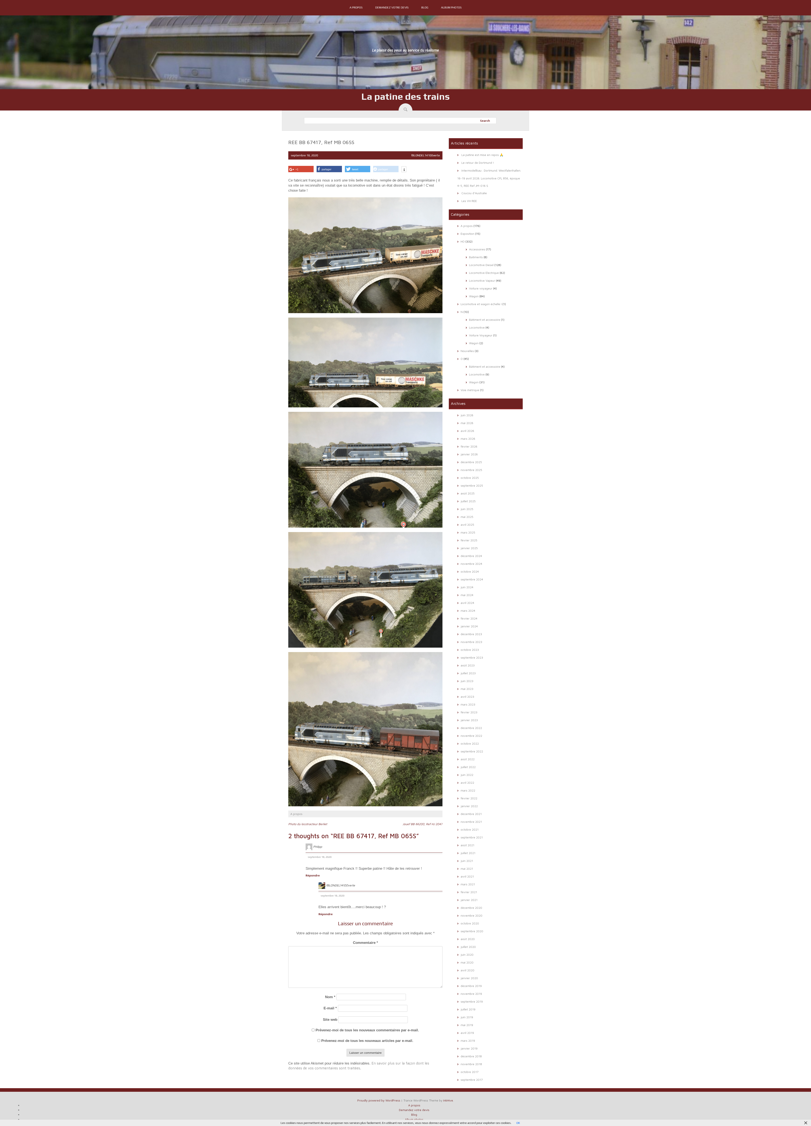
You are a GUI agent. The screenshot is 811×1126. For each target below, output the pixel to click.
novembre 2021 (471, 821)
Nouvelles (467, 351)
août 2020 (468, 939)
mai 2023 (467, 689)
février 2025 (469, 540)
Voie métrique (470, 390)
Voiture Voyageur (480, 335)
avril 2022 (467, 782)
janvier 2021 (469, 900)
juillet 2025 (468, 501)
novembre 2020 (471, 915)
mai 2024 (467, 595)
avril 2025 (467, 524)
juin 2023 (467, 681)
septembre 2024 (472, 579)
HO (463, 241)
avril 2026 (467, 431)
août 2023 (468, 665)
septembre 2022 (472, 751)
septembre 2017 (472, 1079)
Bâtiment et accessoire (484, 319)
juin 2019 (467, 1017)
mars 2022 (468, 790)
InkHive (448, 1100)
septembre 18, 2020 (320, 857)
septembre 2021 (472, 837)
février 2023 (469, 712)
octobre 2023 (470, 649)
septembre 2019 (472, 1001)
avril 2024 (467, 603)
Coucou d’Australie (474, 193)
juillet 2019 (468, 1009)
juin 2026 (467, 415)
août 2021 (467, 845)
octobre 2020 (470, 923)
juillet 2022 (468, 767)
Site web (330, 1020)
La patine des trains (405, 96)
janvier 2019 (469, 1048)
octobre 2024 (470, 571)
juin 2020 (467, 954)
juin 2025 (467, 509)
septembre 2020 (472, 931)
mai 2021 (467, 868)
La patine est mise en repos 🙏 (482, 155)
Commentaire (365, 943)
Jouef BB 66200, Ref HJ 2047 (422, 824)
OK (518, 1123)
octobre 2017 (470, 1072)
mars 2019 (468, 1040)
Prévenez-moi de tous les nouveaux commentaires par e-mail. (367, 1030)
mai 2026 (467, 423)
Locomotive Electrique (484, 272)
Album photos (451, 7)
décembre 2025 (471, 462)
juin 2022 (467, 775)
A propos (356, 7)
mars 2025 (468, 532)
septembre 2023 (472, 657)
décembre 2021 (471, 814)
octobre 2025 (470, 477)
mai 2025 (467, 517)
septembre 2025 (472, 485)
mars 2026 (468, 438)
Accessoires (477, 249)
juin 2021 (467, 861)
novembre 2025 (471, 470)
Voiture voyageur (480, 288)
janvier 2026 (469, 454)
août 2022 (468, 759)
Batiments (476, 257)
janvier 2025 (469, 548)
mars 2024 (468, 610)
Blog (424, 7)
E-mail (330, 1008)
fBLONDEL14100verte (425, 155)
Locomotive (477, 327)
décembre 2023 (471, 634)
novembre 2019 (471, 993)
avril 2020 (467, 970)
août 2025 (468, 493)
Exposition (467, 233)
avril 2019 (467, 1033)
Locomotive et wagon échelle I (481, 304)
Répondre (313, 875)
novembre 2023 (471, 642)
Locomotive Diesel (481, 265)
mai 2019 (467, 1025)
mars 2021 (468, 884)
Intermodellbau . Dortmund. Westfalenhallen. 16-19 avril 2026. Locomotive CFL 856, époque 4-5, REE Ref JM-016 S (489, 178)
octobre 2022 (470, 743)
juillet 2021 (468, 853)
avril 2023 (467, 696)
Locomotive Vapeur (482, 280)
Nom (330, 997)
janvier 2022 (469, 806)
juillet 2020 (468, 947)
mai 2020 (467, 962)
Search (485, 120)
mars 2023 (468, 704)
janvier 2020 (469, 978)
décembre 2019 (471, 986)
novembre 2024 (471, 563)
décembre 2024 (471, 556)
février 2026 (469, 446)
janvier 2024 (469, 626)
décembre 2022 (471, 728)
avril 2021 (467, 876)
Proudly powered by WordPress (378, 1100)
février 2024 (469, 618)
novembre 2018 (471, 1064)
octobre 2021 (470, 829)
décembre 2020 (471, 907)
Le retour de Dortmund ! (477, 162)
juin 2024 (467, 587)
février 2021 (469, 892)
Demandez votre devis (392, 7)
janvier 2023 (469, 720)
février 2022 (469, 798)
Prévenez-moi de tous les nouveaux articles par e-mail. (367, 1041)
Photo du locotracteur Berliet (307, 824)
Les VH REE (469, 201)
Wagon (474, 296)
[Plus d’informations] (404, 170)
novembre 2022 (471, 735)
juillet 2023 (468, 673)
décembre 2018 (471, 1056)
